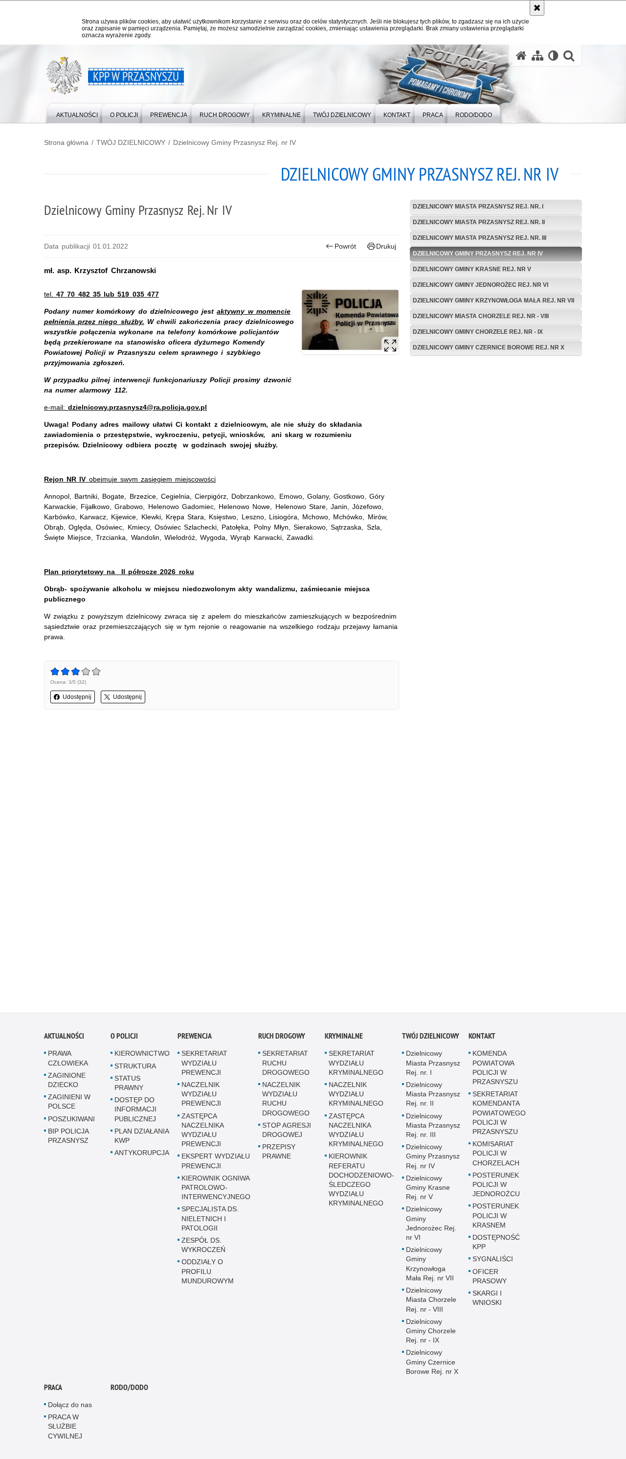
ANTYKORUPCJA (141, 1154)
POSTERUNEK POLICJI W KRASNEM (495, 1217)
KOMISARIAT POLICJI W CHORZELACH (495, 1154)
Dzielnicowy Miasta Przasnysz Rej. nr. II (479, 222)
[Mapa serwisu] (537, 55)
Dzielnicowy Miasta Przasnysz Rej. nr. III (479, 237)
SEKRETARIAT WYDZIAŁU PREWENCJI (204, 1064)
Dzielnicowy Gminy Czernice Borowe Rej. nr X (488, 347)
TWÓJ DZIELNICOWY (130, 142)
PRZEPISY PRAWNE (278, 1152)
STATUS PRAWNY (128, 1083)
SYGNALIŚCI (492, 1260)
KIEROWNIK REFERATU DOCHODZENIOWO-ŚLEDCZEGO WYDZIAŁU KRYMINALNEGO (361, 1181)
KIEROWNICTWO (142, 1055)
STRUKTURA (135, 1067)
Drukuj (386, 246)
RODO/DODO (129, 1388)
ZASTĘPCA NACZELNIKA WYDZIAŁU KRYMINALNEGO (356, 1131)
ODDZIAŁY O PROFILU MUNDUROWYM (207, 1272)
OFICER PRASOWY (489, 1277)
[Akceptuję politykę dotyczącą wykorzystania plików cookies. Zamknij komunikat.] (537, 8)
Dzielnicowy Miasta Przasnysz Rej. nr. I (478, 206)
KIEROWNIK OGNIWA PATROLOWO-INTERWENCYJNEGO (215, 1188)
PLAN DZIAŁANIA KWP (141, 1136)
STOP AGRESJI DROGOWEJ (286, 1130)
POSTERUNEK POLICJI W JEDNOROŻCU (496, 1185)
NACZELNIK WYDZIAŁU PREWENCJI (201, 1095)
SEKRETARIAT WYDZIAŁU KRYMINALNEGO (356, 1064)
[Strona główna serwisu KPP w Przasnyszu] (521, 55)
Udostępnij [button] (77, 697)
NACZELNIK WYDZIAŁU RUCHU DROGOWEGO (286, 1100)
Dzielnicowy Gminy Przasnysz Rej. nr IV (234, 142)
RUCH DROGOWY (281, 1037)
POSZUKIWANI (71, 1120)
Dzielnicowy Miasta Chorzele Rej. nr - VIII (481, 316)
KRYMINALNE (344, 1037)
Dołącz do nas (70, 1406)
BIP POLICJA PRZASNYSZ (68, 1136)
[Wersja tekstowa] (553, 55)
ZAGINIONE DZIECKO (67, 1080)
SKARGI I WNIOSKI (487, 1298)
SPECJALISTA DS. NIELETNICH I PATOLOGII (210, 1219)
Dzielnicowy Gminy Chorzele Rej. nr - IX (478, 331)
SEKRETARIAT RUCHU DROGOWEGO (286, 1064)
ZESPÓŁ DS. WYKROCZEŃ (203, 1245)
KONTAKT (482, 1037)
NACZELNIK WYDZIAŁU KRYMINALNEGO (356, 1095)
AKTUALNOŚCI (64, 1037)
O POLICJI (124, 1037)
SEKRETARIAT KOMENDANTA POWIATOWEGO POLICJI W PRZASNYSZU (499, 1113)
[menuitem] (77, 112)
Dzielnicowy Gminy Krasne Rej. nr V (472, 269)
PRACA (53, 1388)
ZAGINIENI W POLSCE (69, 1102)
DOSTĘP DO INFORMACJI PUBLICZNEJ (135, 1110)
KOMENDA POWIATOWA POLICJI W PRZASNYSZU (495, 1069)
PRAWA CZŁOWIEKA (68, 1059)
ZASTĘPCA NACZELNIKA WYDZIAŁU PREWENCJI (202, 1131)
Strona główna (66, 142)
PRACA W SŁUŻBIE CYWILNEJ (65, 1427)
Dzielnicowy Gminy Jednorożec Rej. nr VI (480, 284)
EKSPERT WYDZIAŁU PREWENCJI (215, 1162)
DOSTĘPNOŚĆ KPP (496, 1242)
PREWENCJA (195, 1037)
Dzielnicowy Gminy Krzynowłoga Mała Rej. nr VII (493, 300)
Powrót (345, 246)
